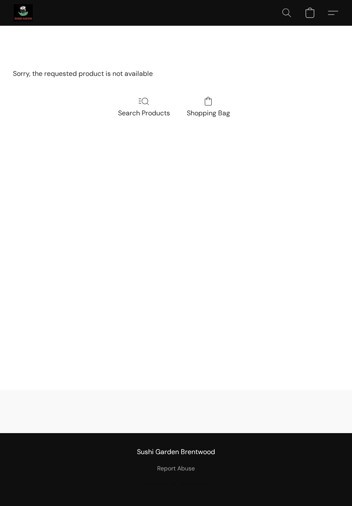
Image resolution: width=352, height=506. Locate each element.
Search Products (144, 112)
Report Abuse (176, 468)
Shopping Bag (208, 112)
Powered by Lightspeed (176, 483)
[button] (23, 12)
